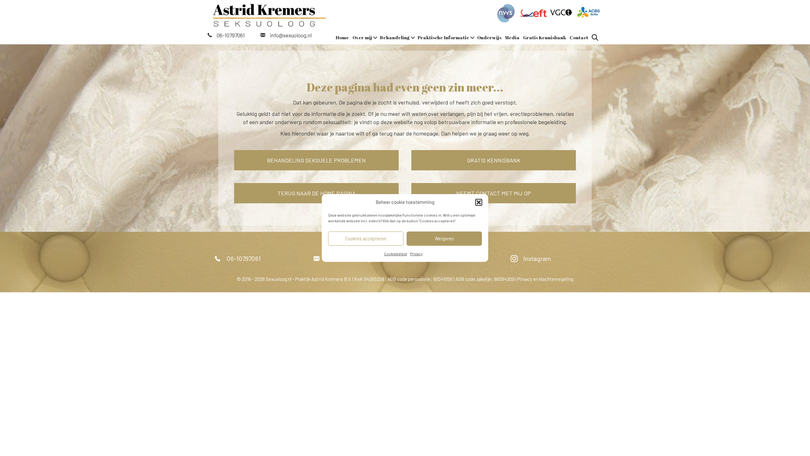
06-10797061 (231, 35)
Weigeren (444, 238)
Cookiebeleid (395, 253)
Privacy (416, 253)
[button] (479, 202)
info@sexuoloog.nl (291, 35)
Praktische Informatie (443, 37)
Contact (579, 37)
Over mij (362, 37)
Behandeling (395, 37)
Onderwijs (489, 37)
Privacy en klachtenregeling (545, 279)
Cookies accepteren (365, 238)
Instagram (537, 258)
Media (512, 37)
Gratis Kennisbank (544, 37)
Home (342, 37)
